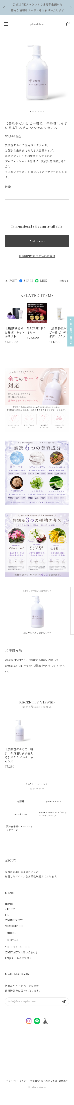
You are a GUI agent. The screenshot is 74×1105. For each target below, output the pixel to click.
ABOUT (10, 909)
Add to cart (37, 241)
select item (20, 814)
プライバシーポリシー (17, 1080)
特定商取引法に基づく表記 (43, 1080)
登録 (64, 1001)
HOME (9, 904)
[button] (30, 111)
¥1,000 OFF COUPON (70, 331)
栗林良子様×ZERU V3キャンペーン (19, 828)
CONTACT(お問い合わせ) (21, 952)
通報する (64, 280)
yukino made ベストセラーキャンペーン (53, 814)
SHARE (29, 281)
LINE (43, 281)
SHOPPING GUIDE (17, 947)
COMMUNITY (14, 920)
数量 (8, 187)
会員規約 (63, 1080)
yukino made (53, 801)
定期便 (20, 801)
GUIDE (11, 933)
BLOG (9, 915)
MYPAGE (13, 940)
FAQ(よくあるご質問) (18, 958)
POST (13, 281)
